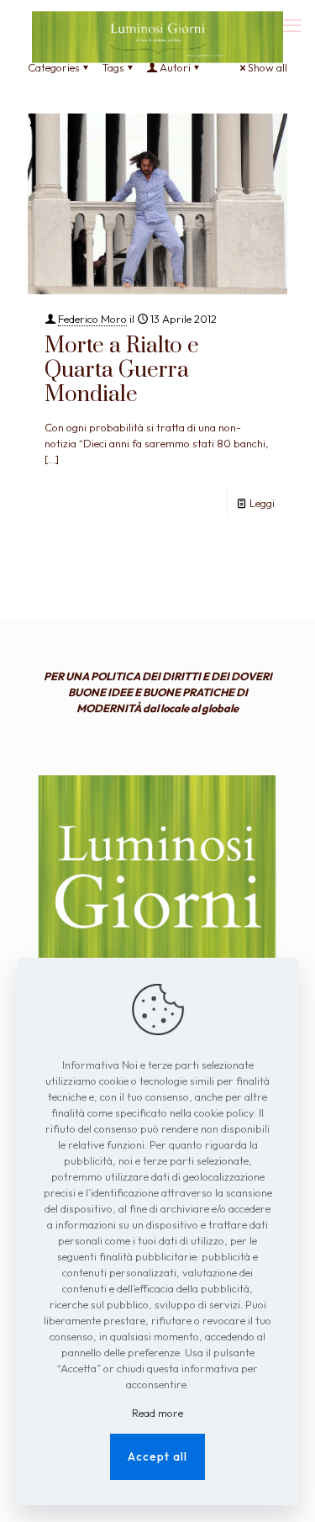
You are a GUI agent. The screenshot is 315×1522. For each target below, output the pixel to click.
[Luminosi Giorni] (157, 21)
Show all (267, 67)
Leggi (262, 503)
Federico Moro (92, 318)
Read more (157, 1412)
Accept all (157, 1456)
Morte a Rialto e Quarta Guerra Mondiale (122, 370)
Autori (175, 67)
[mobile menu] (292, 25)
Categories (54, 67)
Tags (113, 67)
